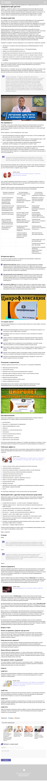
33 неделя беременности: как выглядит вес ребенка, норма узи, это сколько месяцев (39, 736)
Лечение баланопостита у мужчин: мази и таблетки (28, 588)
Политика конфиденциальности (23, 774)
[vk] (24, 770)
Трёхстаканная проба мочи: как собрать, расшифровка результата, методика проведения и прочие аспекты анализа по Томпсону (29, 684)
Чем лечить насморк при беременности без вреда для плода (18, 735)
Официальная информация (23, 775)
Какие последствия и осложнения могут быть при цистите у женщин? (28, 735)
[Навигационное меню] (45, 2)
